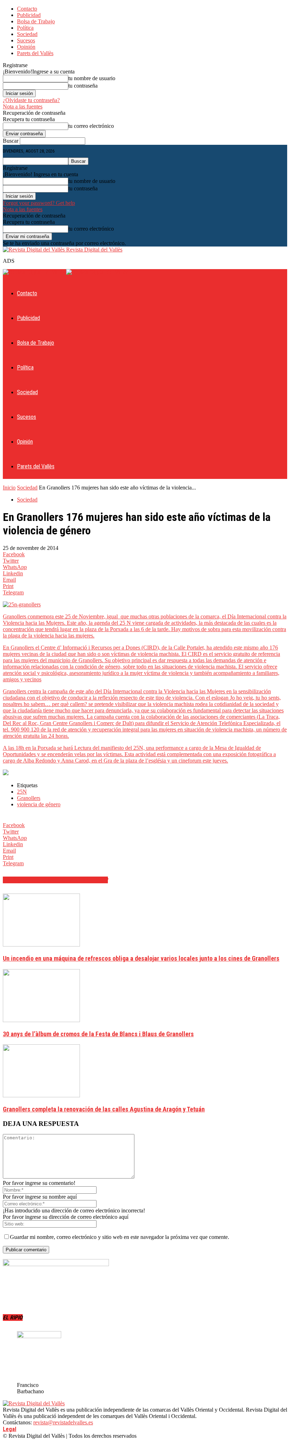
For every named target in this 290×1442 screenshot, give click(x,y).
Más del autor (88, 880)
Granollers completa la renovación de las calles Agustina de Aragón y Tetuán (104, 1109)
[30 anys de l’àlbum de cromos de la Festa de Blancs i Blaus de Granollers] (41, 1020)
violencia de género (38, 804)
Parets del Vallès (35, 53)
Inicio (9, 488)
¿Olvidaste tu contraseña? (31, 100)
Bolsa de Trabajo (36, 21)
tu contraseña (83, 86)
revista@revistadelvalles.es (63, 1422)
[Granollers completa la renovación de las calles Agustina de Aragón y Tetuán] (41, 1095)
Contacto (27, 9)
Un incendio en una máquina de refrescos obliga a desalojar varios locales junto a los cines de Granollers (141, 958)
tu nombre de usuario (91, 78)
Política (25, 28)
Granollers (28, 798)
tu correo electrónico (91, 126)
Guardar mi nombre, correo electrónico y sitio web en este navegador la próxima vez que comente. (119, 1237)
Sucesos (26, 40)
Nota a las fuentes (22, 106)
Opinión (26, 47)
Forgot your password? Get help (39, 203)
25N (22, 792)
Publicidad (29, 15)
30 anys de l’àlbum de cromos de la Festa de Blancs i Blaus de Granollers (98, 1034)
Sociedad (27, 34)
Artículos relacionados (36, 880)
